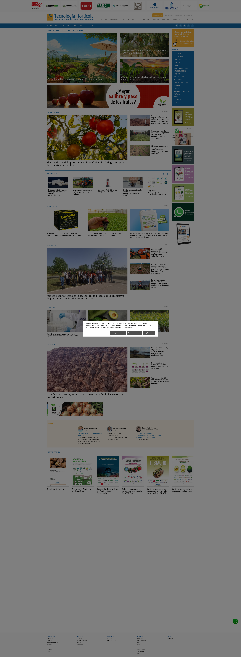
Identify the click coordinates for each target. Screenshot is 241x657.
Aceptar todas (149, 333)
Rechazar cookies (134, 333)
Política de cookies (127, 327)
